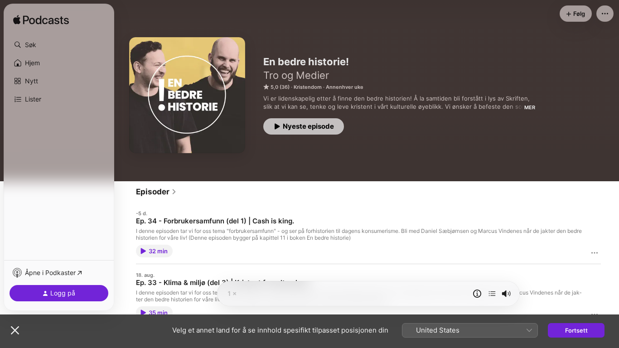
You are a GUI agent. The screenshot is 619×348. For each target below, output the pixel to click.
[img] (41, 20)
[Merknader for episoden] (477, 293)
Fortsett (576, 330)
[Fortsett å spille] (492, 293)
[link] (156, 192)
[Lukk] (15, 330)
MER (529, 107)
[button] (59, 45)
